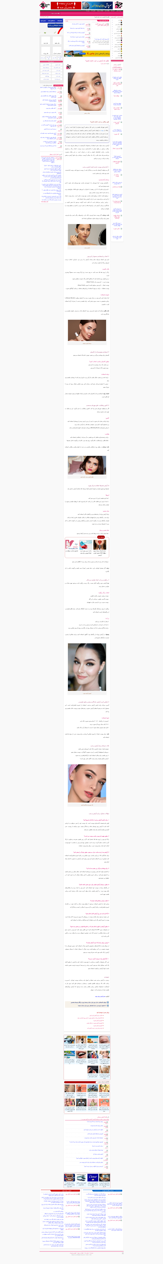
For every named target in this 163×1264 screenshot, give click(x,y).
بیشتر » (66, 20)
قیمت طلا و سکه (57, 67)
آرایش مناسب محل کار (98, 1154)
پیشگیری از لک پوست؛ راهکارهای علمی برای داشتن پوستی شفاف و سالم (117, 143)
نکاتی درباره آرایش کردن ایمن (96, 1015)
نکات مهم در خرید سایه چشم (50, 112)
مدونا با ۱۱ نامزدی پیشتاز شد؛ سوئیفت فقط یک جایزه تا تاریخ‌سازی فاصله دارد (53, 1201)
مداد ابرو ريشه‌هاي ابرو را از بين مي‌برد (48, 145)
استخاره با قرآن (57, 53)
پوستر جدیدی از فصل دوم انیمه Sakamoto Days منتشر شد (73, 1237)
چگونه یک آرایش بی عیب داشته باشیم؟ (97, 61)
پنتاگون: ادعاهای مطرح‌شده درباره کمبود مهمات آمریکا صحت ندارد (52, 169)
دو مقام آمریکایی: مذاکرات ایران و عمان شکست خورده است (115, 1229)
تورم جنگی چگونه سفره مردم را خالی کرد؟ (97, 1197)
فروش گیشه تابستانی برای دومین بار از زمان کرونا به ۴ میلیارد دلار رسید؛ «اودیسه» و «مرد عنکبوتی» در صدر (72, 1225)
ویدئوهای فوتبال (46, 67)
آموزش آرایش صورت (97, 1020)
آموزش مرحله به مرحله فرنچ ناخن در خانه (75, 32)
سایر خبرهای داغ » (44, 201)
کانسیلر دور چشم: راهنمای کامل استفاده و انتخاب (49, 100)
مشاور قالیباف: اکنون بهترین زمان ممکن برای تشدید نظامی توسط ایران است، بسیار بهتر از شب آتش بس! (95, 1234)
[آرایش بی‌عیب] (87, 91)
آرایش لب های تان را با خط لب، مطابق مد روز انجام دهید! (49, 142)
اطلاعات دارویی (46, 64)
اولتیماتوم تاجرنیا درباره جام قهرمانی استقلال (53, 1213)
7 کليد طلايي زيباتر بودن (51, 108)
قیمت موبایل (57, 73)
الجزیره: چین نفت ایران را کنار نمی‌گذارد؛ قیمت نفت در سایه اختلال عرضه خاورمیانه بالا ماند (51, 181)
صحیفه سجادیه (46, 79)
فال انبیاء (46, 43)
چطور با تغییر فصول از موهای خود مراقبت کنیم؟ (117, 78)
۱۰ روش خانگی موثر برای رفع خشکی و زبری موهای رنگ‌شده (117, 224)
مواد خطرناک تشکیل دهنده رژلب (96, 1150)
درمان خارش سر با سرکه (97, 1146)
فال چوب (54, 57)
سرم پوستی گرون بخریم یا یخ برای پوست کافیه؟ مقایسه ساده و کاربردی (117, 210)
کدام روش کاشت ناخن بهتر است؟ (102, 39)
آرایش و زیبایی (120, 17)
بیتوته (102, 130)
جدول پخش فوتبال (45, 73)
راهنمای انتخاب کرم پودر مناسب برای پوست (93, 1137)
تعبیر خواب (43, 57)
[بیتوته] (45, 8)
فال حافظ (57, 43)
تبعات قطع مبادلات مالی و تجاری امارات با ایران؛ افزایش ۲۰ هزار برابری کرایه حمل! (95, 1218)
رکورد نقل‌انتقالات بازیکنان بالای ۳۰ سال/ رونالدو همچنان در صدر (52, 166)
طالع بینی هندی (60, 57)
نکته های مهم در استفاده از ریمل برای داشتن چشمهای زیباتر (48, 138)
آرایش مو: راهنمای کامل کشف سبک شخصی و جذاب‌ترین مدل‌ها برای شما (117, 196)
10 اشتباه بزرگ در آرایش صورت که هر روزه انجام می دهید (90, 1018)
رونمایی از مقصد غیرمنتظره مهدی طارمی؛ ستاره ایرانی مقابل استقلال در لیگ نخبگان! (53, 1222)
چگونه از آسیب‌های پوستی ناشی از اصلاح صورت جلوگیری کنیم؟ (89, 1158)
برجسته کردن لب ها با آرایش (50, 129)
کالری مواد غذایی (45, 70)
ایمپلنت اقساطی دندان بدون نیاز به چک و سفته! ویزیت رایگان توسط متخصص (88, 1002)
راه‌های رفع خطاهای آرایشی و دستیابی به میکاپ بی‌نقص (117, 170)
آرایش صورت (113, 17)
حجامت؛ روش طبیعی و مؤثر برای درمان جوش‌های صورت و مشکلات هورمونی (117, 117)
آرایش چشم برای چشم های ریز (49, 120)
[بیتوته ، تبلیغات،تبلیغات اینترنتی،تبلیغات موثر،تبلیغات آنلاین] (66, 5)
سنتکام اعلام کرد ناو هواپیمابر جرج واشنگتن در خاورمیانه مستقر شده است (96, 1194)
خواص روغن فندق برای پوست (96, 1125)
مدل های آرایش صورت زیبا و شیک (77, 28)
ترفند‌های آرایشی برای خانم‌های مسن (48, 91)
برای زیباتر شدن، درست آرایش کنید (94, 1028)
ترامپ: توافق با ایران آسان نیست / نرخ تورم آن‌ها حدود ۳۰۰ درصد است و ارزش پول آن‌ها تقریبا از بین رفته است (95, 1210)
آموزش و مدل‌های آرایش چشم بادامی (76, 45)
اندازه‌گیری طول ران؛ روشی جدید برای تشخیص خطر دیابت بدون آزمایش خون (53, 1245)
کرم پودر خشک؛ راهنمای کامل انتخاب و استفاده (117, 157)
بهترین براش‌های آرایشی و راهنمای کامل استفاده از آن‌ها (117, 91)
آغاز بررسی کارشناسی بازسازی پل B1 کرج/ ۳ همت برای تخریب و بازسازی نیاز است (51, 197)
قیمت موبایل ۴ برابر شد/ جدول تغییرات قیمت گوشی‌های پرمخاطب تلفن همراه (96, 1214)
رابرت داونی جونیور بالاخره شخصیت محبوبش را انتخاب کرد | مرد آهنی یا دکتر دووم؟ (53, 1194)
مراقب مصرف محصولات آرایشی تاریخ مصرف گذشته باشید (48, 104)
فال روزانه (45, 53)
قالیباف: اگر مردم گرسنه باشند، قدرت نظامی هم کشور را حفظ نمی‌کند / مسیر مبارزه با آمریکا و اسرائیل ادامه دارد (51, 176)
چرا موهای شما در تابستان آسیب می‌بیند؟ (117, 130)
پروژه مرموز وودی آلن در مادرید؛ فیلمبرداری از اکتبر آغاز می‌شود (73, 1202)
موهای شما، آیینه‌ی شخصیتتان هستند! (117, 104)
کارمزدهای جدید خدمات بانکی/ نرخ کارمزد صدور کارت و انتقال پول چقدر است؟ (96, 1245)
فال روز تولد (48, 57)
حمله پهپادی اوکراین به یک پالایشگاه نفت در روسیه (95, 1247)
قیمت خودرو (57, 64)
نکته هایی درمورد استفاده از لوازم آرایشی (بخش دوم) (49, 117)
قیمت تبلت (58, 76)
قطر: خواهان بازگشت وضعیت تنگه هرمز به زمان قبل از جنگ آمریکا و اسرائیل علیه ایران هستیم (95, 1221)
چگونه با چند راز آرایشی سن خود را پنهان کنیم (93, 1129)
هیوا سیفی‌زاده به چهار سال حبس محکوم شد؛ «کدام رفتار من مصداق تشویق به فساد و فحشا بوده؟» (52, 1198)
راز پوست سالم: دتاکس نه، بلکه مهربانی (117, 183)
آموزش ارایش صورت (97, 1025)
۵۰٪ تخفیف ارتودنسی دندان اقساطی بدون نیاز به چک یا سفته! (92, 1005)
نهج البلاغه (47, 76)
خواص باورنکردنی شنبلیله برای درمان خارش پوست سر (91, 1162)
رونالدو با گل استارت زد (58, 1211)
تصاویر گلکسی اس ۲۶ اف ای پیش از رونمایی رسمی (52, 1232)
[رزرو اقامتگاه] (87, 54)
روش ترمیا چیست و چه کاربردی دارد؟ (95, 1121)
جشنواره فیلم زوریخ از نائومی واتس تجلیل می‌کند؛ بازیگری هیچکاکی (72, 1213)
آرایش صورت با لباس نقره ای (78, 23)
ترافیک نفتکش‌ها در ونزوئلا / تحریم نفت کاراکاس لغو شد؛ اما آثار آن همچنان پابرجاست (95, 1238)
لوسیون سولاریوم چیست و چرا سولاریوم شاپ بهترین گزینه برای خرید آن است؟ (86, 1142)
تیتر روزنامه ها (57, 79)
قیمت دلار (58, 70)
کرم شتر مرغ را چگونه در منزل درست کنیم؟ (93, 1166)
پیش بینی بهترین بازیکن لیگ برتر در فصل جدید (51, 199)
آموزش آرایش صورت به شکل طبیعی (94, 1023)
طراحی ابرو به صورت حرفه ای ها (77, 36)
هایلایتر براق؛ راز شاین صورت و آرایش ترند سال (117, 237)
